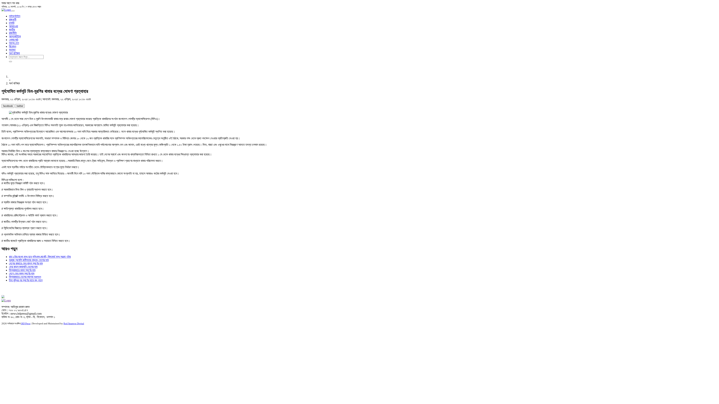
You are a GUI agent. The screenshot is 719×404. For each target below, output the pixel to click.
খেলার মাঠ (13, 39)
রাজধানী (12, 19)
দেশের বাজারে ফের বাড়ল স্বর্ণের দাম (26, 263)
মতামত (12, 49)
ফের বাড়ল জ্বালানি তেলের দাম (23, 266)
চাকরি (11, 23)
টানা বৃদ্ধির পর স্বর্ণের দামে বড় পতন (26, 280)
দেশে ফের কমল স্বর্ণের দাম (21, 273)
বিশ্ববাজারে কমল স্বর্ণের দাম (22, 270)
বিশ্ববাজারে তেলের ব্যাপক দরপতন (25, 276)
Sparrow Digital (73, 323)
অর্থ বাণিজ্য (14, 53)
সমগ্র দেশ (14, 43)
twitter (20, 106)
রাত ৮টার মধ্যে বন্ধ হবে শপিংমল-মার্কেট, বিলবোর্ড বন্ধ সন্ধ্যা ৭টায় (40, 256)
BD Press (25, 323)
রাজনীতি (13, 33)
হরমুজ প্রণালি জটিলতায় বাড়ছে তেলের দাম (29, 260)
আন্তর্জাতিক (15, 36)
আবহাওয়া (13, 26)
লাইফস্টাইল (14, 16)
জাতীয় (12, 29)
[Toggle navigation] (13, 10)
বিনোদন (12, 46)
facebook (8, 106)
